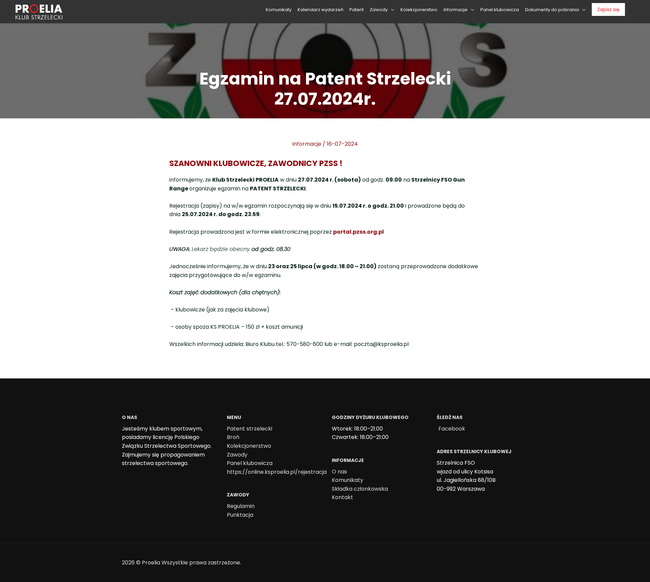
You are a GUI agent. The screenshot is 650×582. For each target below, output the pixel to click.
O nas (339, 471)
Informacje (306, 144)
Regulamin (241, 506)
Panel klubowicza (250, 463)
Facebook (451, 429)
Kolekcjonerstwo (249, 446)
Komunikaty (347, 480)
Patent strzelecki (249, 429)
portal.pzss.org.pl (358, 232)
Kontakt (342, 497)
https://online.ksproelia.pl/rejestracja (277, 472)
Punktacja (240, 515)
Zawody (237, 455)
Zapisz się (608, 9)
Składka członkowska (360, 489)
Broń (233, 437)
